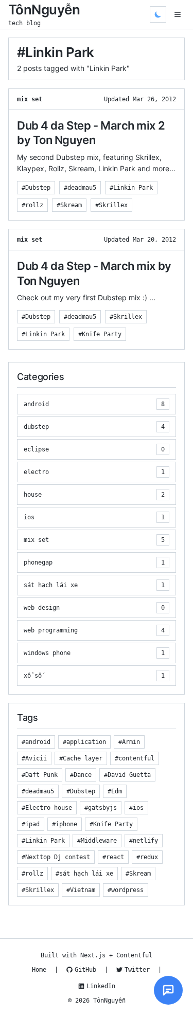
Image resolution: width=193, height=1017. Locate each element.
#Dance (81, 774)
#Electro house (47, 807)
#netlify (143, 840)
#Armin (129, 742)
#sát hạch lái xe (84, 873)
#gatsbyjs (100, 807)
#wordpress (126, 890)
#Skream (69, 205)
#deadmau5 (80, 187)
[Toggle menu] (177, 14)
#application (84, 742)
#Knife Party (99, 334)
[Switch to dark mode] (158, 14)
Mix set (29, 99)
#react (113, 857)
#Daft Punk (40, 774)
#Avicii (34, 758)
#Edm (115, 791)
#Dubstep (36, 187)
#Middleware (97, 840)
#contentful (134, 758)
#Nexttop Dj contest (56, 857)
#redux (147, 857)
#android (36, 742)
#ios (136, 807)
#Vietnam (80, 890)
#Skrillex (111, 205)
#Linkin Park (131, 187)
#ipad (31, 824)
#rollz (32, 205)
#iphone (64, 824)
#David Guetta (127, 774)
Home (39, 969)
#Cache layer (80, 758)
